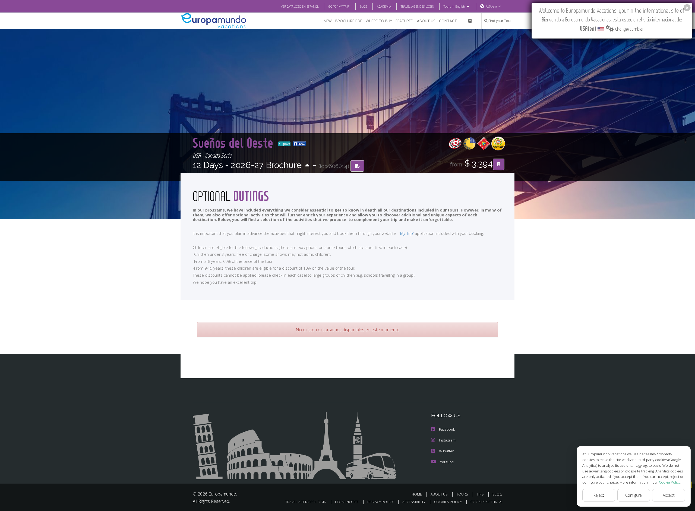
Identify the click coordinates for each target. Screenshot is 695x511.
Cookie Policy (669, 482)
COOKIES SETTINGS (486, 501)
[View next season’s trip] (307, 166)
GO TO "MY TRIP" (339, 6)
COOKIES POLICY (448, 501)
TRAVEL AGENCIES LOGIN (417, 6)
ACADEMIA (384, 6)
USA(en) (491, 6)
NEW (328, 20)
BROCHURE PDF (348, 20)
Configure (633, 495)
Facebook (447, 429)
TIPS (480, 494)
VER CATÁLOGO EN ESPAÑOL (300, 6)
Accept (669, 495)
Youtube (447, 461)
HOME (417, 494)
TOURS (462, 494)
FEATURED (404, 20)
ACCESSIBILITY (413, 501)
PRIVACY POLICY (380, 501)
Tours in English (454, 6)
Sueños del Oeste (234, 142)
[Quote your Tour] (498, 164)
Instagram (447, 440)
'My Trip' (406, 233)
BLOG (363, 6)
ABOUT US (426, 20)
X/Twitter (446, 451)
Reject (598, 495)
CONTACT (448, 20)
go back (286, 144)
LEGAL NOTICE (347, 501)
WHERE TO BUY (379, 20)
